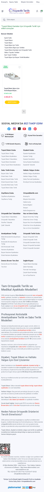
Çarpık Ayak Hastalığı (30, 272)
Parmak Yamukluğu (29, 269)
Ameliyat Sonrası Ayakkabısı (32, 182)
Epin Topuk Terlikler (10, 55)
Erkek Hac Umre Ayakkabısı (32, 225)
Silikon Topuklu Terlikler (11, 52)
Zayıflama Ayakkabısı (8, 196)
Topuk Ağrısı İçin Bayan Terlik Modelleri (16, 57)
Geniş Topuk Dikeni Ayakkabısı (11, 165)
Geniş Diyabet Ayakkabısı (31, 162)
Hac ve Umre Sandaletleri (31, 228)
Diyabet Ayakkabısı (29, 153)
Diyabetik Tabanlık (29, 165)
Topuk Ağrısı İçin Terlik (11, 45)
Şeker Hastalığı (28, 267)
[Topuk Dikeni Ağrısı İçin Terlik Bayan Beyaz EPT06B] (12, 76)
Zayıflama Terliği (6, 199)
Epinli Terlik (8, 38)
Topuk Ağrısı (8, 43)
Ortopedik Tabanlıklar (8, 219)
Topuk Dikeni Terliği (7, 153)
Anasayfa (26, 196)
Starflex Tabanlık (6, 222)
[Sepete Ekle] (12, 102)
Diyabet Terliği (27, 156)
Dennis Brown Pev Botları (9, 264)
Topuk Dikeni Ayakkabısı (9, 156)
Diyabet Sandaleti (29, 159)
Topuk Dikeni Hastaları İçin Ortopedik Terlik (18, 50)
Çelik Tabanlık (5, 225)
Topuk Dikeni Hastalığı (30, 264)
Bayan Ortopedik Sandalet (31, 245)
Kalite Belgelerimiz (29, 210)
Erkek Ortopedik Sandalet (31, 248)
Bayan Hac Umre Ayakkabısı (32, 222)
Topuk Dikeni (8, 40)
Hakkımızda (27, 202)
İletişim (25, 208)
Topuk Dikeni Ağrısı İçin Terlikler (14, 47)
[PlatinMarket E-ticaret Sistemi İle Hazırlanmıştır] (14, 487)
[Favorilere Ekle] (19, 67)
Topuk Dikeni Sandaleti (8, 162)
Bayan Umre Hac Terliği (30, 217)
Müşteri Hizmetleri (29, 199)
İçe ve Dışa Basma (29, 275)
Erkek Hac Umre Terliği (30, 219)
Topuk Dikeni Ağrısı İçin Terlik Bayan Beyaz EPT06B (11, 90)
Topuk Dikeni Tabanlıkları (9, 159)
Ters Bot (4, 267)
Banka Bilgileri (27, 205)
